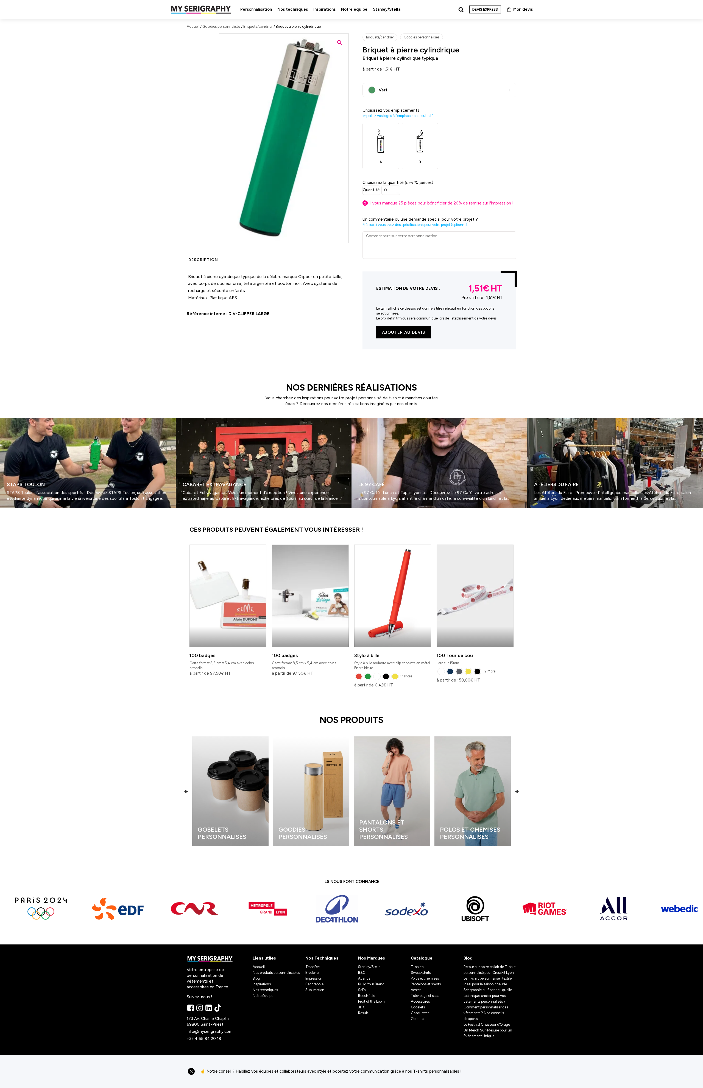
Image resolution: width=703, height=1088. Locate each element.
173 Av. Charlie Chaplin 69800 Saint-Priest (208, 1021)
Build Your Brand (371, 984)
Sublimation (314, 990)
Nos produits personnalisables (276, 973)
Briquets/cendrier (258, 26)
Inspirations (324, 9)
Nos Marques (371, 958)
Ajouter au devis (403, 332)
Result (363, 1013)
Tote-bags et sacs (425, 996)
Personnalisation (256, 9)
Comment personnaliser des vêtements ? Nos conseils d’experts (486, 1013)
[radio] (358, 676)
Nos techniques (292, 9)
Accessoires (420, 1001)
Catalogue (422, 958)
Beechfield (366, 996)
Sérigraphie (314, 984)
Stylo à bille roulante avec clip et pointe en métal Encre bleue (392, 661)
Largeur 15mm (455, 659)
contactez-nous (491, 1071)
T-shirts (417, 967)
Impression (313, 978)
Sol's (362, 990)
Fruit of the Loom (371, 1001)
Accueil (193, 26)
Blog (256, 978)
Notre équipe (354, 9)
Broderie (312, 973)
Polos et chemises (425, 978)
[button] (340, 42)
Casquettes (420, 1013)
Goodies (417, 1019)
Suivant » (16, 510)
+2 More (488, 671)
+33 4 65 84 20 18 (204, 1038)
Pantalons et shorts (426, 984)
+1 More (406, 676)
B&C (362, 973)
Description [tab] (203, 259)
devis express (485, 9)
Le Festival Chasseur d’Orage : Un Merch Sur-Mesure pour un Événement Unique (488, 1030)
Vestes (416, 990)
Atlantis (364, 978)
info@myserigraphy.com (210, 1031)
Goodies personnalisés (221, 26)
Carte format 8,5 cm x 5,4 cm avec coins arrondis (221, 661)
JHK (361, 1007)
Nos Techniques (321, 958)
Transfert (312, 967)
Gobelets (418, 1007)
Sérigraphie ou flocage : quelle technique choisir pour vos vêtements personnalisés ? (488, 995)
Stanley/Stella (386, 9)
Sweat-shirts (421, 973)
